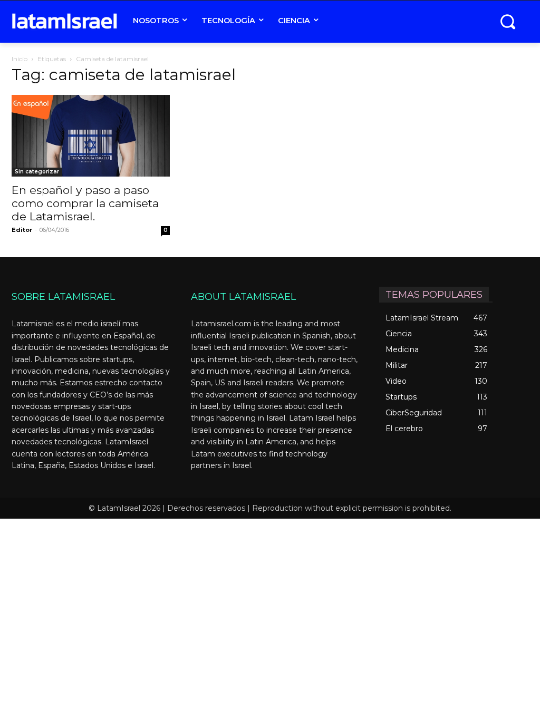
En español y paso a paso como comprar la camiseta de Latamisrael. (85, 203)
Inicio (19, 59)
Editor (22, 229)
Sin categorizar (37, 171)
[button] (507, 21)
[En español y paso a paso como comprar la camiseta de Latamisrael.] (91, 136)
